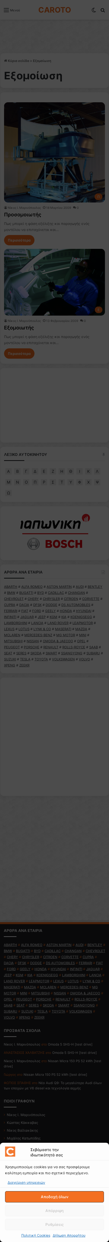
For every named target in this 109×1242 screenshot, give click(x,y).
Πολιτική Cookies (35, 1235)
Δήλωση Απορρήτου (69, 1235)
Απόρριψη (54, 1210)
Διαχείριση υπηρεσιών (26, 1182)
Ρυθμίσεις (54, 1224)
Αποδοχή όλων (54, 1196)
